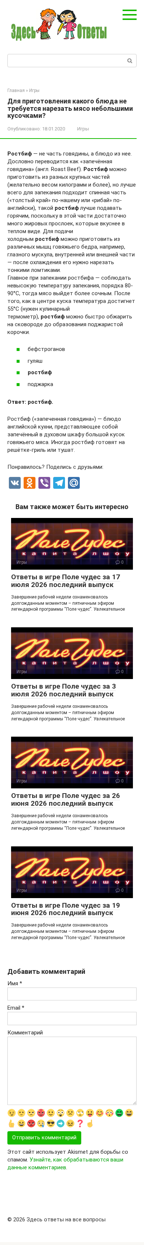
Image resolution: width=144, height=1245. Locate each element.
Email (15, 1007)
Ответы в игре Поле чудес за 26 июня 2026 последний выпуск (65, 799)
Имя (14, 983)
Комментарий (25, 1032)
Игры (83, 129)
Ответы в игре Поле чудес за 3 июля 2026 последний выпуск (63, 690)
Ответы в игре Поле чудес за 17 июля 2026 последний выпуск (65, 581)
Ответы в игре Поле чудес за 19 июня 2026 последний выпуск (65, 909)
